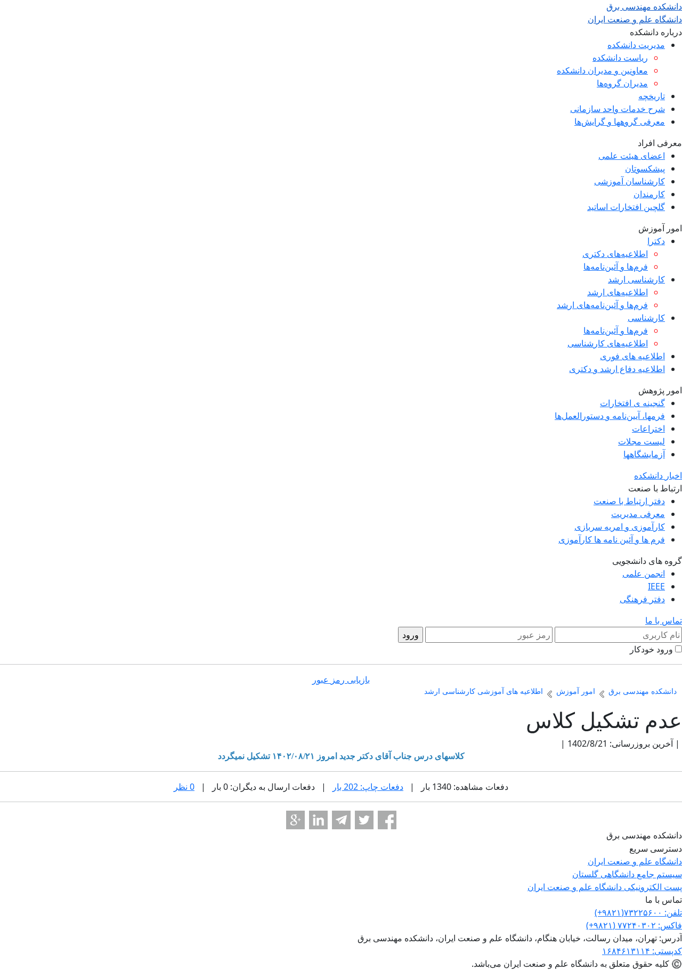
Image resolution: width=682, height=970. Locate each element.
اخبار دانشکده (658, 475)
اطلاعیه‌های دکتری (615, 254)
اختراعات (648, 428)
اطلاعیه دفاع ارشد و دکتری (617, 369)
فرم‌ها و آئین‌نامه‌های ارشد (602, 305)
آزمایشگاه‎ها (644, 454)
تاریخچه (651, 96)
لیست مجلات (641, 441)
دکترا (656, 241)
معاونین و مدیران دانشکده (602, 70)
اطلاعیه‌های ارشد (617, 292)
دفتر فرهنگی (642, 599)
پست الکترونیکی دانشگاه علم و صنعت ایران (604, 887)
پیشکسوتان (645, 168)
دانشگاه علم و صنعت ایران (635, 861)
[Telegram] (341, 820)
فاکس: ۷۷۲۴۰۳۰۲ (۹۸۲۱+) (634, 925)
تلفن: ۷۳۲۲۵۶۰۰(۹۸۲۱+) (638, 912)
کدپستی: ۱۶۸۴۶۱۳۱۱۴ (642, 951)
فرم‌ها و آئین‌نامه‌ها (615, 266)
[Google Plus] (295, 820)
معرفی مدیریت (638, 514)
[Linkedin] (318, 820)
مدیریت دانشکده (636, 45)
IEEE (656, 586)
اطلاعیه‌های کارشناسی (607, 343)
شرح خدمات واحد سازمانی (617, 109)
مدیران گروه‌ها (622, 83)
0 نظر (184, 787)
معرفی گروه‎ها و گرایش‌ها (619, 121)
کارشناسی (646, 318)
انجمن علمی (643, 573)
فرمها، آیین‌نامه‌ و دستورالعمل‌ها (610, 416)
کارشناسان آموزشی (629, 181)
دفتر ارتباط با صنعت (629, 501)
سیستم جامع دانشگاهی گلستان (627, 874)
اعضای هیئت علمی (631, 155)
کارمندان (649, 194)
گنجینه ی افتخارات (632, 403)
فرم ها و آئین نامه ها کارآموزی (611, 539)
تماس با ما (663, 620)
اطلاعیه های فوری (632, 356)
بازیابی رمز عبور (341, 679)
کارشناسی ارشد (636, 279)
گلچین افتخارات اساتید (626, 207)
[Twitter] (364, 820)
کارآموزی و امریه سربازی (619, 526)
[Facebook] (387, 820)
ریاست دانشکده (620, 57)
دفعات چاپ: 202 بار (367, 787)
